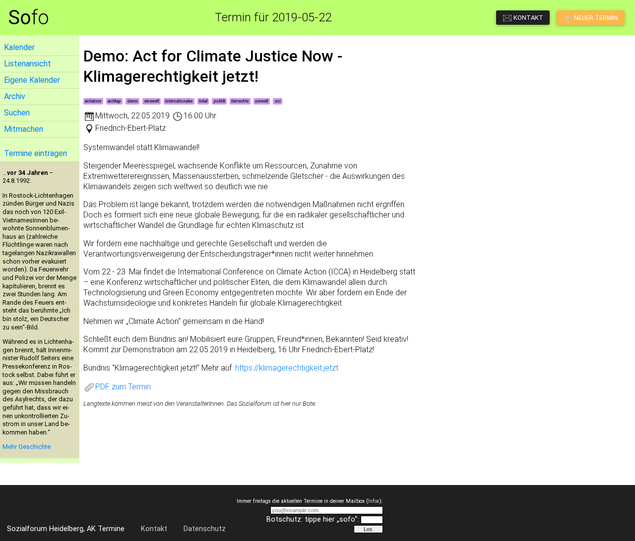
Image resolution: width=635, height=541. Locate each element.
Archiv (14, 96)
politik (219, 101)
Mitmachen (23, 129)
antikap (114, 101)
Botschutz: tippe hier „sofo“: (312, 519)
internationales (178, 101)
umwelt (261, 101)
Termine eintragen (35, 153)
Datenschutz (205, 529)
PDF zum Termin (123, 386)
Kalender (19, 47)
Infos (374, 501)
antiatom (93, 101)
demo (132, 101)
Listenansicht (27, 63)
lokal (203, 101)
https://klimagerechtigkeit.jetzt (286, 368)
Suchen (17, 112)
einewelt (151, 101)
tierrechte (240, 101)
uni (278, 101)
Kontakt (154, 529)
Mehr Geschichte (26, 446)
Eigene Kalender (32, 80)
